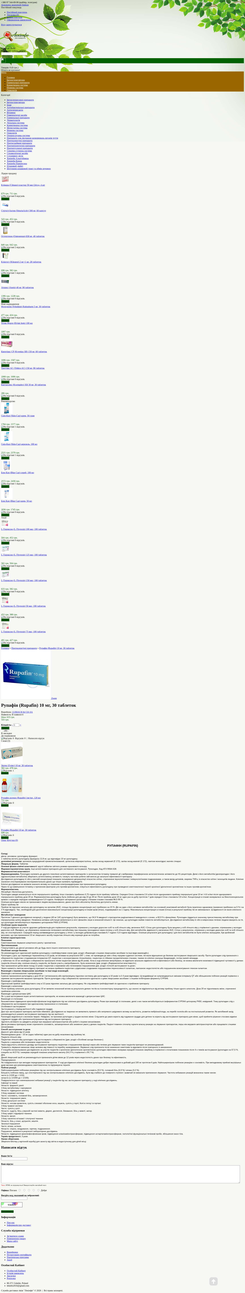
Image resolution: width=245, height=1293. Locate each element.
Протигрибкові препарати (19, 143)
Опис (3, 840)
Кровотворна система (17, 85)
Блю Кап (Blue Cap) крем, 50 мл (16, 501)
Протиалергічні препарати (19, 140)
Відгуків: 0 (20, 738)
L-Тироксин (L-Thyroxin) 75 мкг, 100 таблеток (23, 631)
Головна (5, 648)
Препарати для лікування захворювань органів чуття (32, 138)
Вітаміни (11, 112)
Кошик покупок (14, 17)
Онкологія (12, 90)
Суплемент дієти (15, 156)
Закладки (11, 1276)
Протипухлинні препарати (20, 148)
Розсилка (11, 1278)
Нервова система (15, 87)
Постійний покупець (17, 12)
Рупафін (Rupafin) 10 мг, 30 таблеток (56, 648)
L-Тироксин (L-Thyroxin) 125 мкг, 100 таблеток (24, 555)
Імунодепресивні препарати (20, 100)
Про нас (11, 1222)
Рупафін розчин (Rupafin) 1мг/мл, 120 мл (21, 798)
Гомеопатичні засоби (17, 115)
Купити (5, 773)
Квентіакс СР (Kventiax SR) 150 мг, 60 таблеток (24, 351)
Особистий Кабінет (16, 1271)
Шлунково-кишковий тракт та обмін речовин (29, 168)
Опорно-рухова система (18, 135)
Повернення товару (16, 1238)
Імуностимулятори (16, 80)
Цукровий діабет (15, 166)
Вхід (3, 24)
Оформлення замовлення (19, 20)
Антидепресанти (15, 110)
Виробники (12, 1252)
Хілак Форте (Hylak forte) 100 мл (17, 323)
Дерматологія (13, 120)
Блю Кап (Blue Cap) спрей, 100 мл (17, 472)
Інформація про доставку (19, 1225)
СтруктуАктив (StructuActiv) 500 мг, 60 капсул (23, 210)
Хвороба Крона (14, 161)
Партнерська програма (18, 1257)
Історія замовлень (15, 1273)
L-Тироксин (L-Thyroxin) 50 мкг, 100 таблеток (23, 606)
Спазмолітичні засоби (17, 153)
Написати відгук (36, 738)
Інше (9, 105)
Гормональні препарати (18, 82)
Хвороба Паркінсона (17, 163)
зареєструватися (14, 24)
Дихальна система (15, 123)
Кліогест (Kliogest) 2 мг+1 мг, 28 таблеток (21, 262)
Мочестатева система (17, 128)
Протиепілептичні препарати (21, 145)
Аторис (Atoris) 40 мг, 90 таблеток (17, 287)
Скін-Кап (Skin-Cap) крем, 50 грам (17, 415)
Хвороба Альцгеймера (18, 158)
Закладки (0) (13, 15)
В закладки (6, 733)
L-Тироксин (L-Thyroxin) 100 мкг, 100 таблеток (24, 529)
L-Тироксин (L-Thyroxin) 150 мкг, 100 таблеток (24, 580)
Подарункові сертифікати (19, 1255)
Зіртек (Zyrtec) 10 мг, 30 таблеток (17, 765)
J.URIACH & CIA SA (22, 712)
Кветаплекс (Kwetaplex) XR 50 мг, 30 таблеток (23, 384)
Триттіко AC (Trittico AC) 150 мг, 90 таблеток (23, 368)
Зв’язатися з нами (15, 1236)
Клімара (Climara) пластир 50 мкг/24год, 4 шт (23, 185)
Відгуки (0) (12, 840)
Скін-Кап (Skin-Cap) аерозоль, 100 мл (19, 444)
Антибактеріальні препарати (21, 107)
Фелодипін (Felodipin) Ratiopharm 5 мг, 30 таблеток (25, 306)
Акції (9, 1260)
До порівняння (8, 736)
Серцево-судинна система (19, 151)
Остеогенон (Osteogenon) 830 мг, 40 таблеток (23, 236)
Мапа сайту (12, 1241)
